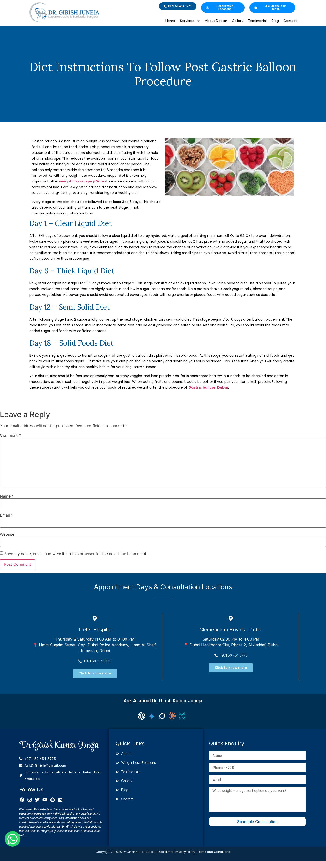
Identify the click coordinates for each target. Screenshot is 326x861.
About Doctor (216, 20)
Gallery (237, 20)
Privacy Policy (185, 852)
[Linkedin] (60, 800)
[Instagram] (29, 800)
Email (6, 515)
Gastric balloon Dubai (208, 387)
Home (170, 20)
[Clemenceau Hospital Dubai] (231, 618)
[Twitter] (37, 800)
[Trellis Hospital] (95, 618)
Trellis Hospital (94, 630)
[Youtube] (45, 800)
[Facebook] (22, 800)
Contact (290, 20)
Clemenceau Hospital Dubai (231, 630)
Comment (10, 435)
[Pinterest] (52, 800)
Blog (275, 20)
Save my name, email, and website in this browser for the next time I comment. (75, 553)
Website (7, 534)
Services (187, 20)
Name (7, 496)
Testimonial (257, 20)
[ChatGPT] (141, 716)
